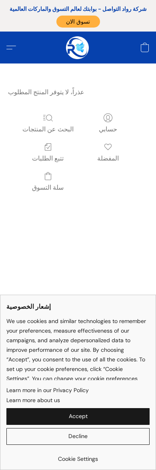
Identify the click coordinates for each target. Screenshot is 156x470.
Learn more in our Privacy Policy (47, 390)
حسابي (108, 129)
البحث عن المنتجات (48, 129)
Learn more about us (33, 400)
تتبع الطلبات (48, 158)
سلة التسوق (48, 187)
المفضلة (108, 158)
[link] (78, 456)
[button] (78, 22)
